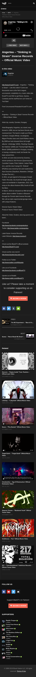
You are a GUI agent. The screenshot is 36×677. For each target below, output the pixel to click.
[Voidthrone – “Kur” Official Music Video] (18, 528)
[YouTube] (9, 592)
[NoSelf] (3, 645)
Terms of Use (21, 671)
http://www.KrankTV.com (10, 85)
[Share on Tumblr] (13, 308)
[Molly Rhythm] (3, 649)
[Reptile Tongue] (3, 621)
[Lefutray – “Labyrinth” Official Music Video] (18, 390)
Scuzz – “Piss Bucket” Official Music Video (16, 427)
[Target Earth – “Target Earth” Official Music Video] (18, 443)
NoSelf (8, 644)
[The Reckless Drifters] (3, 633)
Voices (8, 652)
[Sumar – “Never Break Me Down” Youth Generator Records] (18, 336)
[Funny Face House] (3, 625)
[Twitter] (13, 592)
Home (3, 12)
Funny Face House (12, 624)
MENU (4, 9)
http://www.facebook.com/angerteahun (15, 225)
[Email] (18, 592)
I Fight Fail (9, 640)
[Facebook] (4, 592)
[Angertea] (4, 74)
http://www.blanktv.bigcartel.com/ (13, 255)
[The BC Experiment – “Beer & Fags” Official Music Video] (18, 322)
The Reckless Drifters (13, 632)
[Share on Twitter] (9, 308)
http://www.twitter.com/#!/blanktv (13, 262)
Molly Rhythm (10, 648)
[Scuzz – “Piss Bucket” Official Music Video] (18, 416)
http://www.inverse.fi (19, 236)
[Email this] (18, 308)
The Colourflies (11, 636)
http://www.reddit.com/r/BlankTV (13, 278)
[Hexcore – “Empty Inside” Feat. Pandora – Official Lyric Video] (18, 361)
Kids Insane (10, 628)
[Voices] (3, 653)
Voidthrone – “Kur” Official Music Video (15, 539)
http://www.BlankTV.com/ (10, 247)
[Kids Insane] (3, 629)
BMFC (9, 12)
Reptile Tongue (11, 620)
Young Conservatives (13, 656)
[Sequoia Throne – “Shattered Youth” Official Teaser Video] (18, 499)
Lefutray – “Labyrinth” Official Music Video (16, 400)
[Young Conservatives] (3, 657)
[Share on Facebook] (4, 308)
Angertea (11, 73)
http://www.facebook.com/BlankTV (13, 270)
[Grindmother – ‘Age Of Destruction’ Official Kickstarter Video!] (18, 471)
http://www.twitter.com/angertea (17, 228)
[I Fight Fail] (3, 641)
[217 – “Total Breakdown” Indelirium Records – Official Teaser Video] (18, 554)
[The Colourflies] (3, 637)
